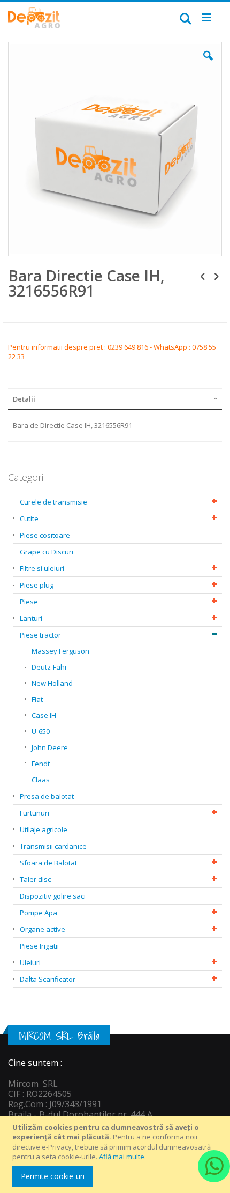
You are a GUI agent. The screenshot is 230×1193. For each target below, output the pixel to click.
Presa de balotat (47, 796)
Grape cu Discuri (46, 552)
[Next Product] (216, 275)
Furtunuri (34, 813)
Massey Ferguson (60, 651)
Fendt (41, 763)
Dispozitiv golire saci (53, 896)
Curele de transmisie (53, 502)
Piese (29, 601)
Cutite (29, 518)
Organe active (42, 929)
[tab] (115, 399)
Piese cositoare (45, 535)
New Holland (52, 683)
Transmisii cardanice (53, 846)
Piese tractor (40, 635)
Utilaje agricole (43, 829)
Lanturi (31, 618)
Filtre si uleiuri (42, 568)
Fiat (37, 699)
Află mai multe (121, 1156)
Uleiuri (30, 962)
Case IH (44, 715)
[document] (116, 1154)
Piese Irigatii (39, 946)
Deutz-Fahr (49, 667)
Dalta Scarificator (47, 979)
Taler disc (35, 879)
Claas (41, 779)
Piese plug (36, 585)
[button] (208, 63)
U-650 (41, 731)
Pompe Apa (38, 912)
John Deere (50, 747)
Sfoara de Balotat (48, 863)
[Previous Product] (203, 275)
